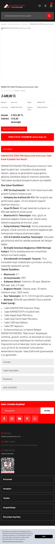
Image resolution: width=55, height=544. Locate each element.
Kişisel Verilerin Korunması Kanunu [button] (13, 541)
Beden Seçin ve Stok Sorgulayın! (14, 129)
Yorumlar (6, 362)
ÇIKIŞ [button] (43, 536)
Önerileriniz (7, 379)
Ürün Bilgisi (8, 149)
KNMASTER (41, 102)
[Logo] (14, 6)
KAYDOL (47, 411)
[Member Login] (45, 6)
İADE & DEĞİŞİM (10, 387)
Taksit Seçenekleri (11, 370)
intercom (14, 102)
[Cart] (51, 6)
